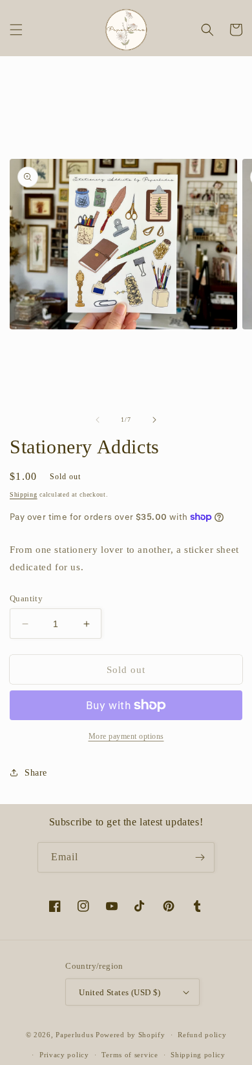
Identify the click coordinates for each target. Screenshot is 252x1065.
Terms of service (129, 1055)
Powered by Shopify (130, 1035)
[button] (16, 30)
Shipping (23, 494)
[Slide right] (154, 420)
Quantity (26, 598)
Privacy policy (64, 1055)
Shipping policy (198, 1055)
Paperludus (74, 1035)
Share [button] (36, 773)
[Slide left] (97, 420)
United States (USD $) (119, 992)
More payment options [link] (126, 736)
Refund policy (202, 1035)
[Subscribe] (199, 857)
